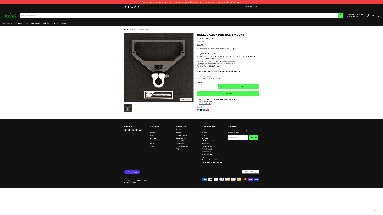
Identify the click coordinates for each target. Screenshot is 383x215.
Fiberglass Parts (207, 146)
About (64, 23)
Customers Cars (181, 138)
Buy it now (228, 93)
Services (18, 23)
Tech (26, 23)
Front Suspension (207, 149)
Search (126, 178)
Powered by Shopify (130, 182)
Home (126, 29)
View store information (205, 104)
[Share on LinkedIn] (204, 110)
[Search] (340, 15)
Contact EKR (180, 141)
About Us (179, 130)
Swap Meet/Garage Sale (210, 160)
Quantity (199, 82)
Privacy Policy (180, 143)
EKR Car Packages (182, 135)
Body (203, 130)
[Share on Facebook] (198, 110)
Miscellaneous (206, 151)
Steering (204, 157)
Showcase (35, 23)
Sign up (254, 137)
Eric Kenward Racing (206, 38)
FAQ (177, 149)
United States (251, 6)
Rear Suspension (207, 154)
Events (55, 23)
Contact (46, 23)
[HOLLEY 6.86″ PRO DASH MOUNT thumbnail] (128, 108)
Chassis (204, 135)
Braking (204, 132)
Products (6, 23)
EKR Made (205, 143)
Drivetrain (205, 138)
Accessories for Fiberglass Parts (212, 162)
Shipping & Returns (182, 146)
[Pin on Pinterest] (207, 110)
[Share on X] (201, 110)
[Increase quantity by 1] (214, 86)
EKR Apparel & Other (208, 141)
